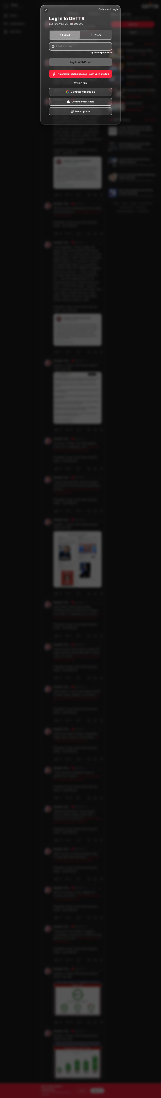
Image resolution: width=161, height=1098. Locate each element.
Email (67, 35)
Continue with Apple (83, 101)
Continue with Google (83, 92)
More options (82, 111)
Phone (97, 35)
